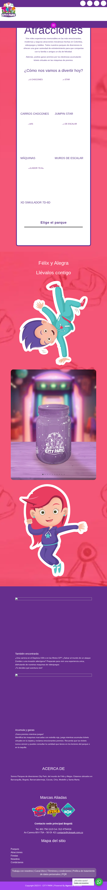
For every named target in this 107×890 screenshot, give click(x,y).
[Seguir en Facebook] (83, 3)
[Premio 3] (53, 479)
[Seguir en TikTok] (96, 3)
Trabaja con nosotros (22, 871)
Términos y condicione (59, 871)
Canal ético (40, 871)
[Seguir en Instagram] (89, 3)
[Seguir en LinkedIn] (103, 3)
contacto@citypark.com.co (70, 832)
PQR (64, 874)
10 (64, 474)
